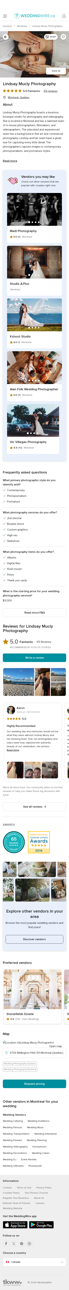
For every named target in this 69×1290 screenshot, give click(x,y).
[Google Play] (41, 1227)
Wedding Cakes (41, 1153)
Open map (55, 1046)
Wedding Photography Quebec (20, 1063)
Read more (10, 161)
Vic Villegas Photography (28, 442)
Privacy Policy (43, 1187)
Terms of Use (24, 1187)
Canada (15, 1261)
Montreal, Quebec (19, 97)
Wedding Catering (13, 1120)
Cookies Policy (11, 1192)
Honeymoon (39, 1146)
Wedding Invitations (38, 1120)
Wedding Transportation (16, 1133)
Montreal (22, 26)
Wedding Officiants (13, 1165)
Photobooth (35, 1165)
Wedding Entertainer (45, 1133)
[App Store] (15, 1227)
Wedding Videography (15, 1146)
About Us (39, 1197)
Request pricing (34, 1084)
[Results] (5, 37)
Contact (7, 1187)
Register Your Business (16, 1197)
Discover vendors (34, 939)
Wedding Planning (37, 1140)
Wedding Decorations (15, 1153)
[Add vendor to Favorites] (63, 37)
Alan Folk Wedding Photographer (34, 389)
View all (56, 70)
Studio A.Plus (19, 284)
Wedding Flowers (12, 1140)
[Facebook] (6, 1243)
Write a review (34, 658)
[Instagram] (29, 1243)
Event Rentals (29, 1159)
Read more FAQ (34, 612)
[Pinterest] (21, 1243)
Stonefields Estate (20, 1014)
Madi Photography (23, 231)
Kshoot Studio (20, 336)
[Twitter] (14, 1243)
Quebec (8, 26)
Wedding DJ (9, 1159)
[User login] (64, 16)
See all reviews (32, 806)
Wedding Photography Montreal (20, 1069)
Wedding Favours (12, 1127)
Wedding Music (35, 1127)
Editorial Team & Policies (16, 1203)
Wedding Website (12, 1208)
